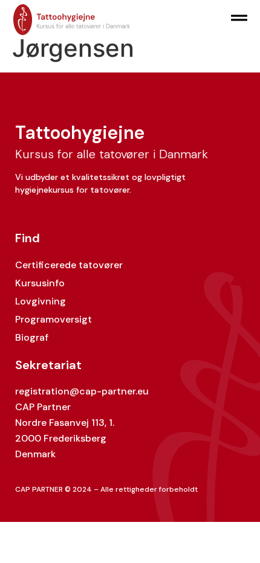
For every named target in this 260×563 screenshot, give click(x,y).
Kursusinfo (40, 283)
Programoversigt (53, 319)
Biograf (31, 337)
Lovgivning (40, 301)
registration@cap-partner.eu (82, 391)
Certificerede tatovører (69, 265)
